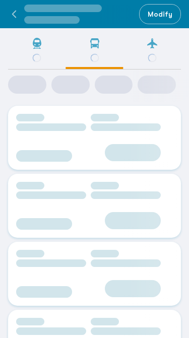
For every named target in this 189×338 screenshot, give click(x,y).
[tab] (37, 53)
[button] (14, 14)
